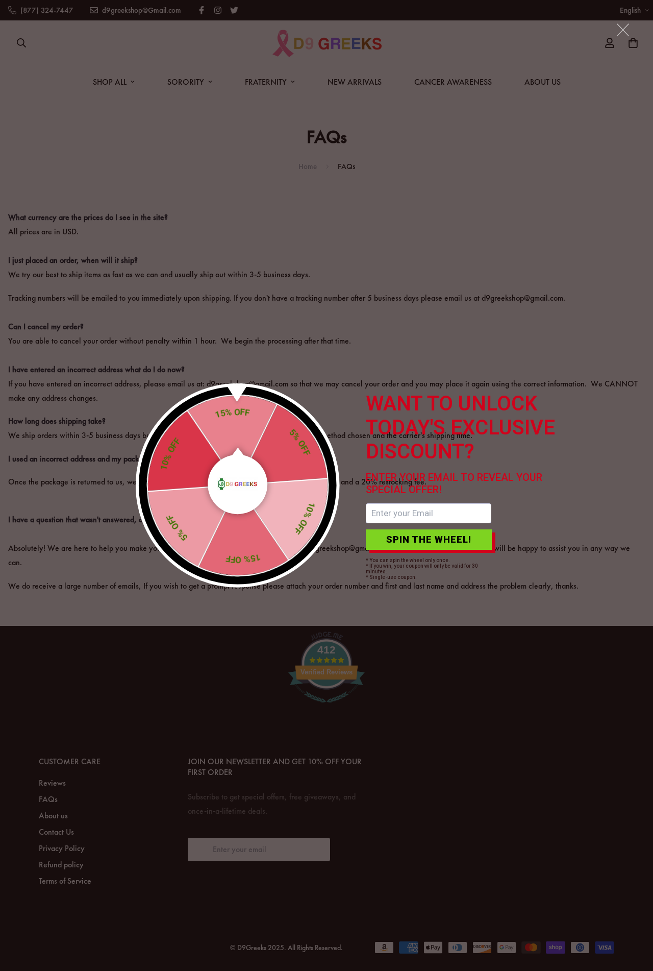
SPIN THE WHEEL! (428, 539)
